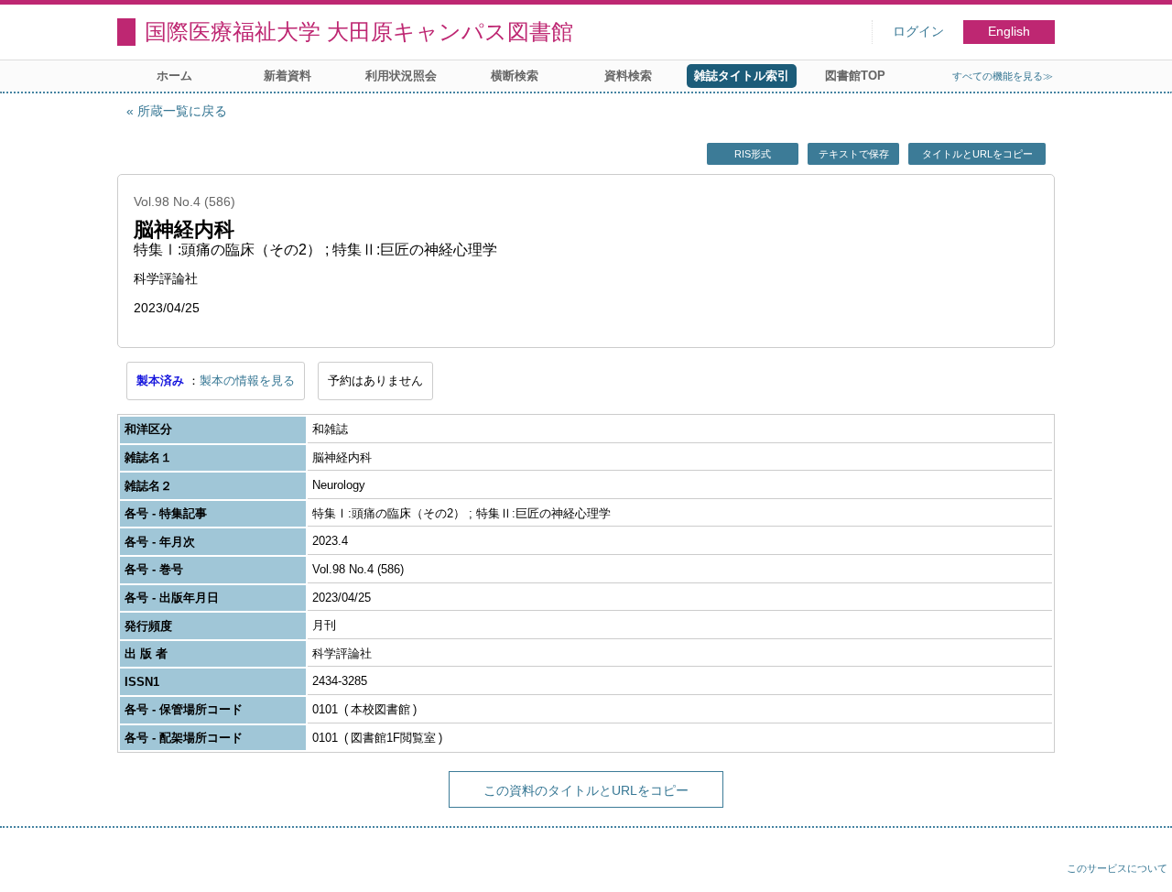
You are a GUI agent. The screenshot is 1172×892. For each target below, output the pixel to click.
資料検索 (628, 75)
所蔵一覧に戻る (182, 110)
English (1009, 31)
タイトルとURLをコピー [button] (977, 153)
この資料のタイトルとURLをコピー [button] (586, 790)
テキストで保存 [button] (854, 153)
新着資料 (287, 75)
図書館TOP (855, 75)
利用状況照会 (401, 75)
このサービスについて (1117, 868)
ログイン (918, 31)
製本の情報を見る (247, 380)
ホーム (174, 75)
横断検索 (514, 75)
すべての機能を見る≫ (1002, 76)
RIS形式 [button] (752, 153)
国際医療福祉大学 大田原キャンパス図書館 (359, 31)
